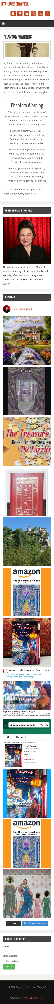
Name (6, 946)
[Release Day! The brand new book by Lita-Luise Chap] (27, 340)
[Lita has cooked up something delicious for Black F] (27, 843)
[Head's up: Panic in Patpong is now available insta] (27, 743)
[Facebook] (13, 13)
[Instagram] (19, 13)
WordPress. (38, 998)
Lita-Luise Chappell (15, 4)
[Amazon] (40, 13)
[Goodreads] (47, 13)
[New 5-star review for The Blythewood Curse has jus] (27, 391)
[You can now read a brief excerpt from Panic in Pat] (27, 692)
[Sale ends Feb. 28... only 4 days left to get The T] (27, 592)
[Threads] (33, 13)
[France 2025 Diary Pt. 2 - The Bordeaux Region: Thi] (27, 893)
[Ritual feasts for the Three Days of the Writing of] (27, 491)
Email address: (10, 955)
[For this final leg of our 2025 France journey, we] (27, 541)
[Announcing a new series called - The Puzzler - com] (27, 441)
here (33, 193)
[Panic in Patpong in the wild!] (27, 642)
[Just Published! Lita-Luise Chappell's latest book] (27, 793)
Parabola (26, 998)
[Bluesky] (26, 13)
